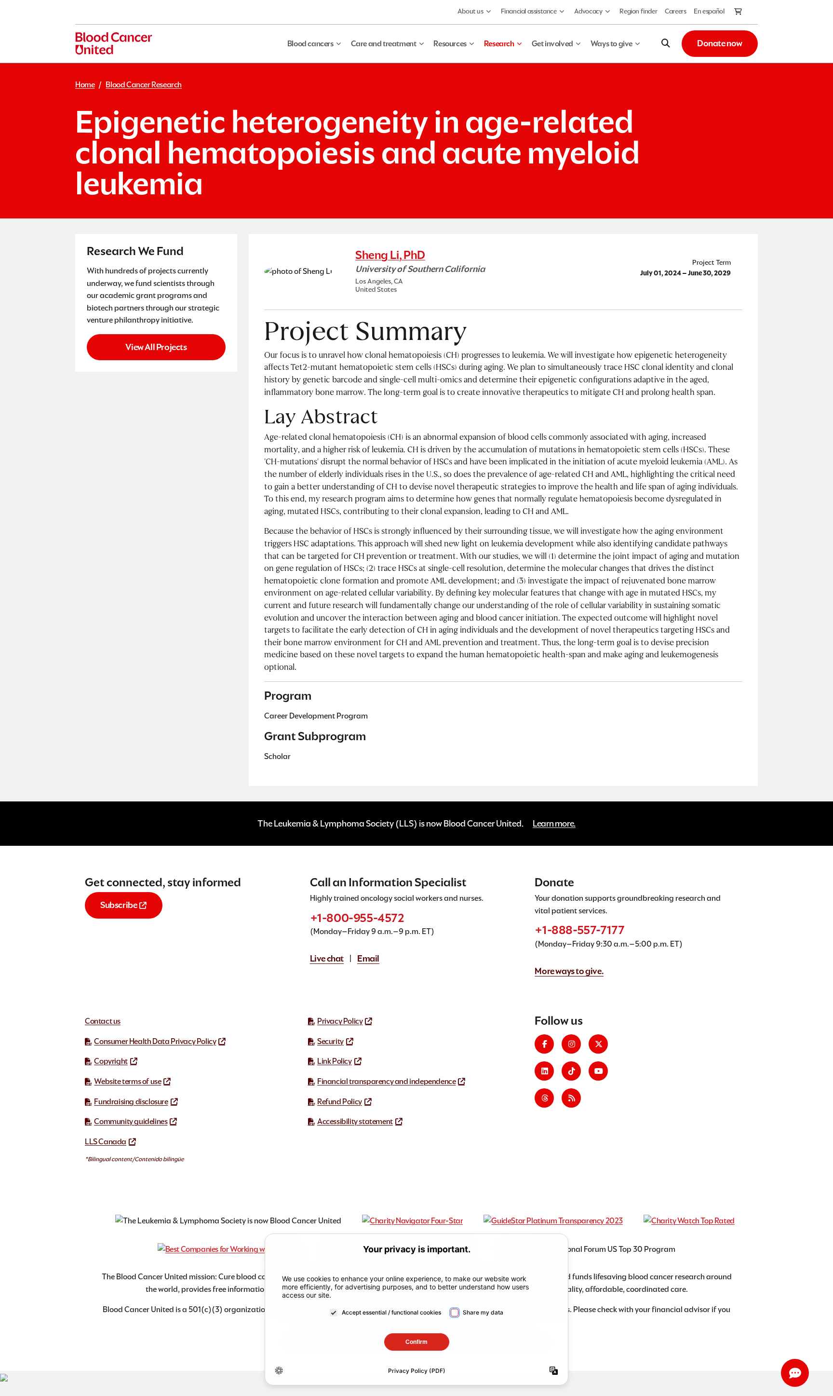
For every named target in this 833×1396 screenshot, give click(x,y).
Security (330, 1041)
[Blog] (571, 1098)
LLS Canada (105, 1142)
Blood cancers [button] (310, 44)
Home (84, 85)
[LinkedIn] (544, 1071)
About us (470, 11)
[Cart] (738, 12)
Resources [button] (449, 44)
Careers (675, 11)
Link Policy (334, 1061)
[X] (598, 1044)
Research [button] (499, 44)
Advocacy (588, 11)
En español (709, 11)
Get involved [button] (552, 44)
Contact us (103, 1021)
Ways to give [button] (611, 44)
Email (368, 958)
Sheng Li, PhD (390, 254)
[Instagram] (571, 1044)
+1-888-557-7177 (579, 929)
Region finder (638, 11)
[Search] (666, 43)
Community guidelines (130, 1121)
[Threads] (544, 1098)
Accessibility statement (355, 1121)
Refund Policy (339, 1102)
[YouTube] (598, 1071)
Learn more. (554, 823)
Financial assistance (529, 11)
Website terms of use (127, 1081)
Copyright (110, 1061)
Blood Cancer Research (144, 85)
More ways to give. (569, 970)
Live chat (327, 958)
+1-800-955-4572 (357, 917)
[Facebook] (544, 1044)
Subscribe (118, 904)
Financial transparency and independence (386, 1081)
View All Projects (156, 346)
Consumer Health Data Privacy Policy (155, 1041)
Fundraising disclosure (131, 1102)
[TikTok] (571, 1071)
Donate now (719, 43)
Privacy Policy (340, 1021)
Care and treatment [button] (383, 44)
